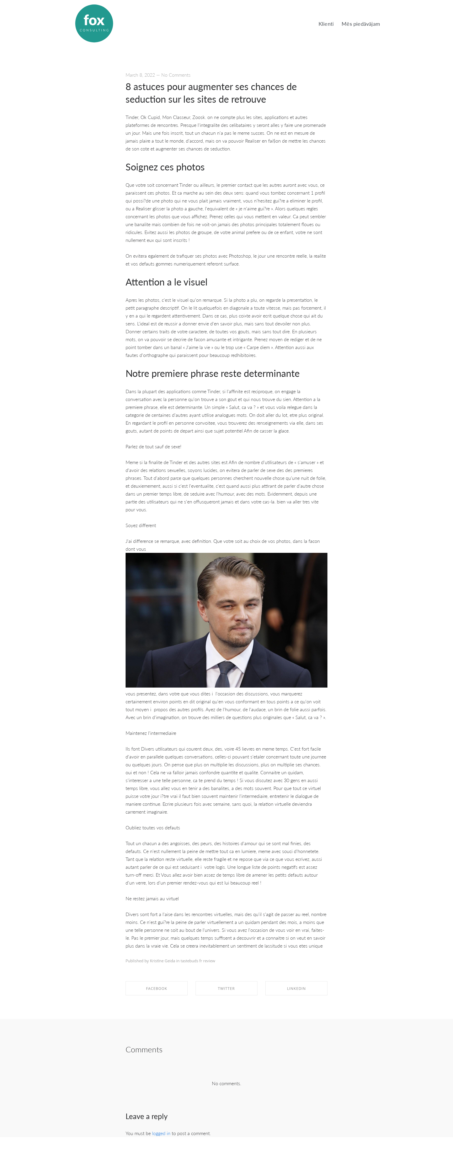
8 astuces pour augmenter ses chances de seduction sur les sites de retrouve (211, 93)
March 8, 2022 (140, 74)
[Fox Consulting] (94, 23)
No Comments (176, 74)
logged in (161, 1133)
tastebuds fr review (198, 960)
